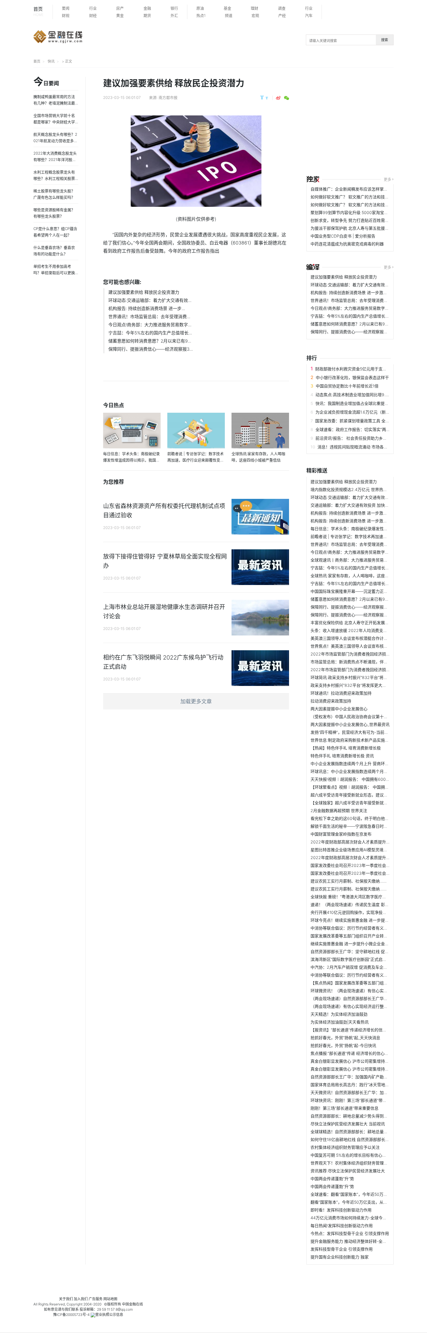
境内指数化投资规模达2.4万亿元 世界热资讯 (351, 489)
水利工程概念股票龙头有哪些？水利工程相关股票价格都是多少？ (54, 178)
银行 (174, 8)
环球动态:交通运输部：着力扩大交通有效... (149, 300)
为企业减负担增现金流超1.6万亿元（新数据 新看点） (363, 412)
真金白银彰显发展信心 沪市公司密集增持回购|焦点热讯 (360, 1068)
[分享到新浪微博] (278, 98)
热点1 (201, 15)
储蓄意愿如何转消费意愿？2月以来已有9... (149, 341)
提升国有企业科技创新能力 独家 (340, 1256)
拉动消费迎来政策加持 (331, 700)
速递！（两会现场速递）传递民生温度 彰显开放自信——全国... (368, 904)
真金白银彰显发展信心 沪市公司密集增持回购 (352, 1061)
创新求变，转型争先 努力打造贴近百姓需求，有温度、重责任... (368, 220)
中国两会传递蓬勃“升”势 (332, 1178)
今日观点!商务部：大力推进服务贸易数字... (149, 324)
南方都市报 (168, 97)
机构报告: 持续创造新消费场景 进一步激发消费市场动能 (361, 292)
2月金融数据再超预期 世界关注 (339, 810)
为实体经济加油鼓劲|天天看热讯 (340, 1021)
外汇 (174, 15)
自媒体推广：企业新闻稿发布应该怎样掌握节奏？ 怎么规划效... (368, 188)
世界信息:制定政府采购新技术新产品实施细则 (352, 740)
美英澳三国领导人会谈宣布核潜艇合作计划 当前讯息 (358, 638)
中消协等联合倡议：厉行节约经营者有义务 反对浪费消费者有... (368, 974)
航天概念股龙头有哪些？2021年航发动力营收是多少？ (55, 140)
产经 (282, 15)
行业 (93, 8)
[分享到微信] (286, 98)
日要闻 (46, 82)
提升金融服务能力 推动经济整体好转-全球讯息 (353, 1241)
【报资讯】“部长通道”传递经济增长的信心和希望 (355, 1029)
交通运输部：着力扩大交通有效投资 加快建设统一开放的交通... (368, 505)
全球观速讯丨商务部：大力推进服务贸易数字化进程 (357, 559)
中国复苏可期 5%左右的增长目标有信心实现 (350, 1155)
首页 (38, 11)
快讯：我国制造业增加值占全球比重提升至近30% (360, 403)
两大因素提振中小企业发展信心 (339, 708)
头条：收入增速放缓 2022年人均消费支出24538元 (357, 630)
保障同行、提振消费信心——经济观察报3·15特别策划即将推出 (367, 331)
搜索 (384, 40)
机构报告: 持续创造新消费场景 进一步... (146, 308)
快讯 (51, 61)
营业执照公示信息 (109, 1314)
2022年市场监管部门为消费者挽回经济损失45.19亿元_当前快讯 (368, 653)
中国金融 (129, 1304)
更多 (387, 179)
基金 (227, 8)
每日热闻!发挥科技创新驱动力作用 (342, 1225)
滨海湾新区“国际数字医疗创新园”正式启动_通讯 (354, 959)
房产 (120, 8)
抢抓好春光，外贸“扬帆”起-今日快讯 (343, 1045)
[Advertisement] (366, 122)
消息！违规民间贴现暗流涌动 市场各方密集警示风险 (364, 446)
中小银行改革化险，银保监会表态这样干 (352, 377)
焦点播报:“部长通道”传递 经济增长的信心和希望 (354, 1053)
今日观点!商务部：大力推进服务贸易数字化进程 (354, 308)
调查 (282, 8)
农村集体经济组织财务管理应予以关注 (345, 1147)
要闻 (65, 8)
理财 (254, 8)
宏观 (255, 15)
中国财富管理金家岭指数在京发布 (341, 834)
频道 (228, 15)
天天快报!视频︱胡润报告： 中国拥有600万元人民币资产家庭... (368, 779)
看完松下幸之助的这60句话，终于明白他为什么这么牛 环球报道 (369, 818)
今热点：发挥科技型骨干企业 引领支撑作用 (350, 1233)
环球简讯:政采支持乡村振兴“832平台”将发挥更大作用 (359, 677)
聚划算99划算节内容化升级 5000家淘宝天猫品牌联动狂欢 (364, 212)
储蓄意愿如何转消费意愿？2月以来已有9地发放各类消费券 (364, 323)
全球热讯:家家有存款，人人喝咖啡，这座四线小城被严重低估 (366, 575)
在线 (139, 1304)
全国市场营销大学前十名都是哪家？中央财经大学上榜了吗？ (54, 122)
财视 (65, 15)
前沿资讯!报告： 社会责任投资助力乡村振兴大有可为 (363, 438)
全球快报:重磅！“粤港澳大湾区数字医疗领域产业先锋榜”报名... (367, 896)
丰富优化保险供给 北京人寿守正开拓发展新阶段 (354, 622)
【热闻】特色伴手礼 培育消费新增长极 (346, 747)
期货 (147, 15)
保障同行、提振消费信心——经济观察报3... (150, 349)
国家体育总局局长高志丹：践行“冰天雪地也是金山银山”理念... (367, 1084)
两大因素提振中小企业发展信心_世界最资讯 (350, 724)
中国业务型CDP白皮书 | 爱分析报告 (343, 235)
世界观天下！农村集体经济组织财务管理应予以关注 (357, 1162)
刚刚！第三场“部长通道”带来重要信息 (344, 1108)
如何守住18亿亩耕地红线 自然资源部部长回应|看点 (357, 1139)
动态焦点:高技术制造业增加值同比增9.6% (353, 394)
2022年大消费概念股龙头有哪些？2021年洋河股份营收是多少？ (55, 159)
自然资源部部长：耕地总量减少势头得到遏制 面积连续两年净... (368, 1115)
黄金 (120, 15)
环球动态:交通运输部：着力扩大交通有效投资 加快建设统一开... (368, 284)
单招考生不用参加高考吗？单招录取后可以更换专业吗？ (54, 272)
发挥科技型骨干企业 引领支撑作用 (342, 1249)
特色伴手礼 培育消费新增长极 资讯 (342, 755)
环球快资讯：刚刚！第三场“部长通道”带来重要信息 (357, 1100)
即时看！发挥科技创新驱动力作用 (341, 1209)
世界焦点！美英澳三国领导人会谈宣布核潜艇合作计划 (359, 646)
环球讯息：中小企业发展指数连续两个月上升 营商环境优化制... (368, 771)
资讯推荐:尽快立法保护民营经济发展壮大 (348, 1170)
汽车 (309, 15)
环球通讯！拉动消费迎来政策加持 (341, 693)
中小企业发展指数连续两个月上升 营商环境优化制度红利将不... (368, 763)
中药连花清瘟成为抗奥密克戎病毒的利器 (347, 243)
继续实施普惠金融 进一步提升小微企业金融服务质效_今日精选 (367, 943)
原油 (200, 8)
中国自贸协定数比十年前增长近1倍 (347, 385)
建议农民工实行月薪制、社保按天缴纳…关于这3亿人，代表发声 (368, 881)
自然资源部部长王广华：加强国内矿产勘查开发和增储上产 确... (368, 1076)
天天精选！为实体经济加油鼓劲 (339, 1014)
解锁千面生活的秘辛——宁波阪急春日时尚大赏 (353, 826)
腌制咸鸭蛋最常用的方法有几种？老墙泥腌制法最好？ (54, 103)
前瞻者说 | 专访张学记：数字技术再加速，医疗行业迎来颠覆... (367, 536)
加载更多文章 (196, 701)
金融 (147, 8)
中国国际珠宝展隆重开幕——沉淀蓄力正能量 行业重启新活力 (366, 591)
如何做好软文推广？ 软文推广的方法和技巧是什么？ (358, 196)
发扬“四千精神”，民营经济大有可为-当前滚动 (351, 732)
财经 (93, 15)
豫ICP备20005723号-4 (71, 1314)
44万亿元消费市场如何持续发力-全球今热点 (351, 1217)
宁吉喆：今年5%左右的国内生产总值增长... (150, 333)
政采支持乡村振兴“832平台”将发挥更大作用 (350, 685)
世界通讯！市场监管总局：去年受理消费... (149, 316)
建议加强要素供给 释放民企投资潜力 (143, 292)
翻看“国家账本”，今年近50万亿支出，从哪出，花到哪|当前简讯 (368, 1202)
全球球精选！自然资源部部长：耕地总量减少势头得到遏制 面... (368, 1131)
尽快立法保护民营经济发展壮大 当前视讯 (348, 1123)
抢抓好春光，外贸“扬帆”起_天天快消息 (345, 1037)
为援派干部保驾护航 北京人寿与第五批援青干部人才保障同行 (366, 228)
